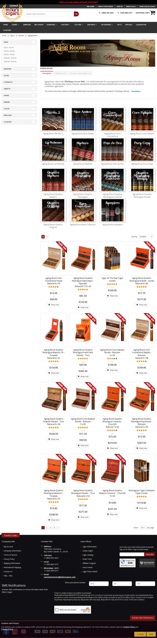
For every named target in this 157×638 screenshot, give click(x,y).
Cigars (12, 35)
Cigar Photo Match (90, 571)
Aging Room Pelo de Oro (112, 163)
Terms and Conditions (136, 600)
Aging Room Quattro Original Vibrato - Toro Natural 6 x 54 (53, 421)
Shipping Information (12, 563)
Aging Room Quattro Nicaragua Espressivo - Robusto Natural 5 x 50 (141, 422)
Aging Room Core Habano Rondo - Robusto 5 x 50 (112, 352)
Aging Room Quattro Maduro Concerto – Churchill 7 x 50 (112, 493)
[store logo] (12, 13)
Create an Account (147, 6)
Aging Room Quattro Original (53, 226)
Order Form (87, 559)
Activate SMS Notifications (142, 618)
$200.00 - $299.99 (10, 61)
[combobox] (49, 13)
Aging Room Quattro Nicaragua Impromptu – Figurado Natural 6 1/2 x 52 (83, 282)
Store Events (88, 567)
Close (151, 634)
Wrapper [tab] (7, 69)
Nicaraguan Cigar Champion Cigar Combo (142, 491)
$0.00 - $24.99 (9, 47)
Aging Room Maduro (82, 163)
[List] (46, 236)
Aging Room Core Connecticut (112, 135)
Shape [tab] (6, 95)
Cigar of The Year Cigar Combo (112, 279)
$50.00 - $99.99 (9, 54)
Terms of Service (10, 555)
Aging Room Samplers (112, 224)
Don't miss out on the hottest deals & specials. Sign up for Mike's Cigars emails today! (137, 548)
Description (46, 73)
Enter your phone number (75, 582)
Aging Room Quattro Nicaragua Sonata (142, 195)
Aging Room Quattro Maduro (53, 195)
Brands (21, 35)
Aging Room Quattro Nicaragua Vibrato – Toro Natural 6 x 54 (83, 493)
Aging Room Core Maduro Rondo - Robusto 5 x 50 (83, 421)
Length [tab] (7, 89)
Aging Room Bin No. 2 (53, 133)
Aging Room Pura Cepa (142, 163)
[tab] (46, 73)
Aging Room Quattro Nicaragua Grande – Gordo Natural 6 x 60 (141, 281)
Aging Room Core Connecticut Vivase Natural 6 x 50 (53, 281)
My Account (8, 546)
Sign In (119, 6)
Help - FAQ (8, 576)
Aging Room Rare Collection (83, 224)
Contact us (8, 571)
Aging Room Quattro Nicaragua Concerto (112, 195)
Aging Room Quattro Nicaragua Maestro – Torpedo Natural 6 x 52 (53, 494)
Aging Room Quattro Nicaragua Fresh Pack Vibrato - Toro (83, 352)
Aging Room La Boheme (53, 163)
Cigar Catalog (88, 555)
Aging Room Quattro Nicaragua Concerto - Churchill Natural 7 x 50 (112, 422)
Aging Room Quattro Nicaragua (82, 195)
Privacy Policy (9, 559)
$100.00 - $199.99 (10, 58)
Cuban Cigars (88, 551)
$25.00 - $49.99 (9, 51)
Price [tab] (6, 42)
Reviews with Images (80, 73)
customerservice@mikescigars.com (60, 577)
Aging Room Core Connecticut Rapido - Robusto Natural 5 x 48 (141, 353)
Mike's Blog (131, 6)
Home (4, 35)
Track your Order (105, 6)
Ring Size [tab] (8, 115)
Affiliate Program (89, 563)
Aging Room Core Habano (142, 133)
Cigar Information (90, 546)
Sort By (134, 236)
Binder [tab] (7, 102)
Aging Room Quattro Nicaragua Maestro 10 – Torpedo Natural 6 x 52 (54, 353)
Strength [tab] (8, 82)
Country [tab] (8, 122)
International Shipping (12, 567)
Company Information (12, 551)
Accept (141, 634)
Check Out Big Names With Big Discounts (78, 2)
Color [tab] (6, 109)
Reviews (60, 73)
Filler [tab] (6, 75)
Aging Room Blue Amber (83, 133)
